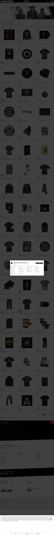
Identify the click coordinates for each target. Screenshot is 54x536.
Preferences (38, 533)
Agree (16, 533)
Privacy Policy (16, 520)
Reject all (27, 533)
